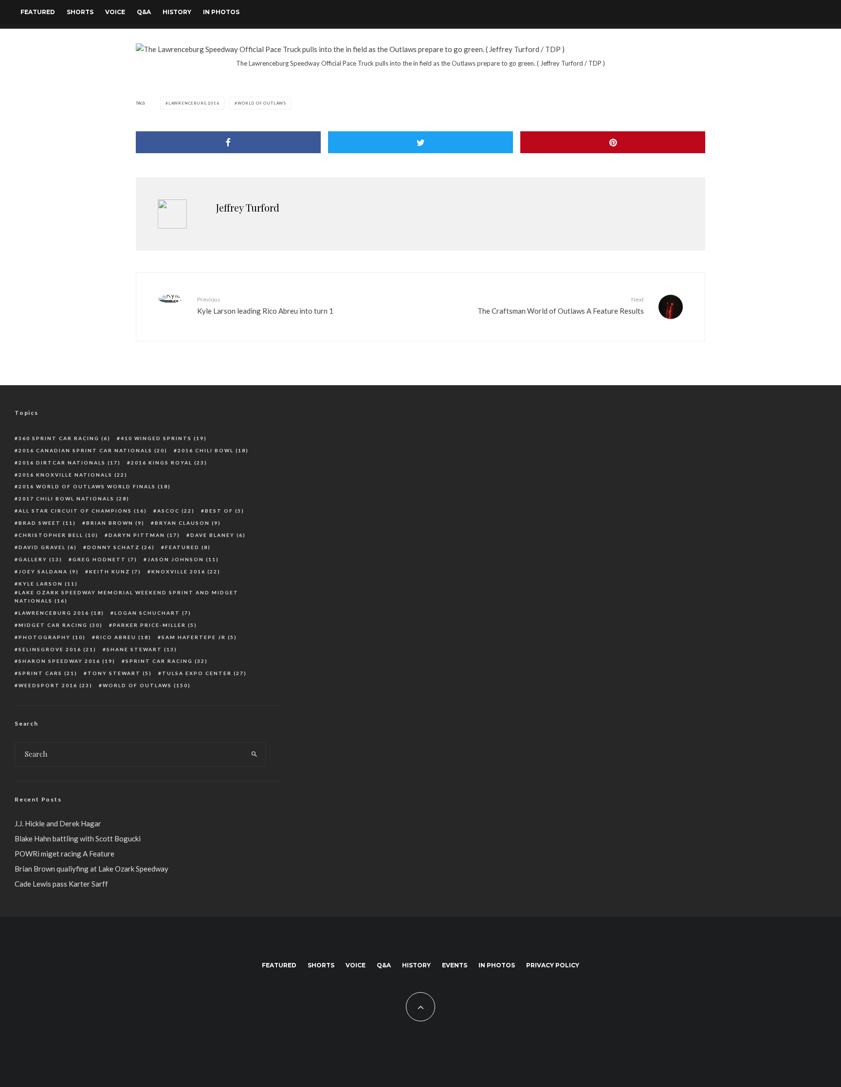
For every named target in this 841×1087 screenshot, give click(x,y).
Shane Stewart (142, 649)
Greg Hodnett (105, 559)
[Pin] (612, 142)
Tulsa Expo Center (204, 673)
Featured (37, 12)
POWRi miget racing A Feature (64, 853)
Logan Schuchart (152, 613)
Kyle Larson (48, 584)
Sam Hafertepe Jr (199, 637)
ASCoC (176, 511)
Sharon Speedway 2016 (66, 661)
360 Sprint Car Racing (64, 438)
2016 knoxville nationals (73, 475)
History (177, 12)
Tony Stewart (120, 673)
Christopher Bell (58, 535)
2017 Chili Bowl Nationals (73, 498)
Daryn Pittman (144, 535)
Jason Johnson (183, 559)
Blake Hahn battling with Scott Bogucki (78, 838)
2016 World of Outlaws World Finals (94, 486)
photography (52, 637)
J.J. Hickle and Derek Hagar (58, 823)
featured (188, 547)
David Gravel (47, 547)
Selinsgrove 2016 (57, 649)
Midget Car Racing (60, 625)
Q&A (144, 12)
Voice (115, 12)
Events (454, 965)
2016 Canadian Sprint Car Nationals (92, 450)
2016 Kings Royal (169, 462)
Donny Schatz (121, 547)
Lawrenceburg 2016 (193, 103)
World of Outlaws (262, 103)
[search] (254, 754)
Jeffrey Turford (247, 207)
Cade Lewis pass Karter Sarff (61, 883)
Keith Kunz (115, 571)
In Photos (221, 12)
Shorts (80, 12)
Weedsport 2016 (55, 685)
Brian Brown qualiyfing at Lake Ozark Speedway (91, 868)
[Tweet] (420, 142)
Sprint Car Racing (167, 661)
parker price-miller (155, 625)
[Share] (228, 142)
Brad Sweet (47, 523)
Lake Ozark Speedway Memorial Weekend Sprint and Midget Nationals (126, 596)
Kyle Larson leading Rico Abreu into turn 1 (265, 305)
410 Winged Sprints (164, 438)
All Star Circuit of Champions (82, 511)
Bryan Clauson (188, 523)
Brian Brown (115, 523)
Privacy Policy (552, 965)
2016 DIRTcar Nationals (69, 462)
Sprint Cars (47, 673)
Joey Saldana (48, 571)
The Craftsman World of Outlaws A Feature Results (560, 305)
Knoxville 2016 (185, 571)
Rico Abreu (123, 637)
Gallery (40, 559)
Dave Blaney (218, 535)
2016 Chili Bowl (213, 450)
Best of (224, 511)
